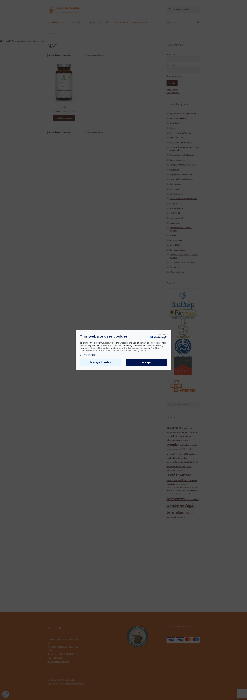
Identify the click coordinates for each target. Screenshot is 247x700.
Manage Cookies (100, 362)
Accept (146, 362)
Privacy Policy (89, 355)
